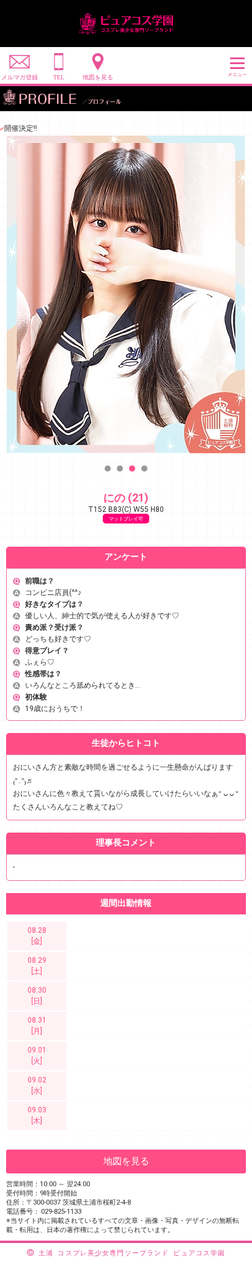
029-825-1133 (61, 1212)
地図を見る (126, 1161)
